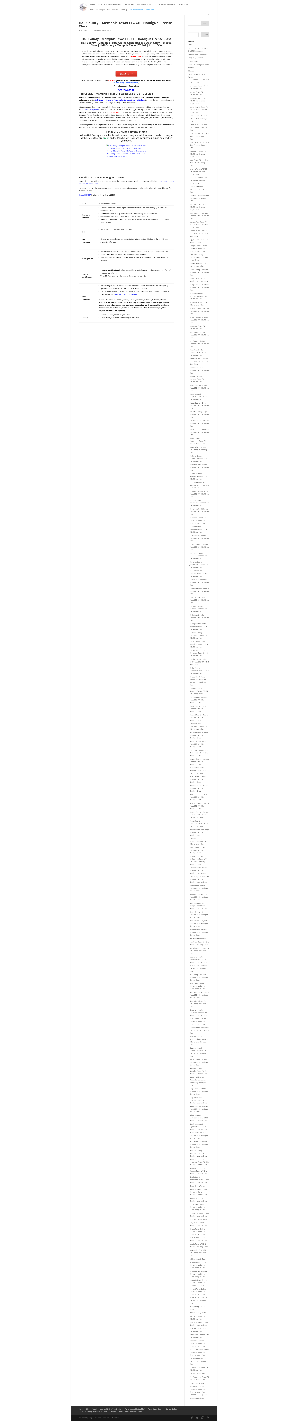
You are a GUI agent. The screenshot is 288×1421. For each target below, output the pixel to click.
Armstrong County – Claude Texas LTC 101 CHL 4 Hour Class (199, 257)
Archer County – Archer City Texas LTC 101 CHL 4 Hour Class (199, 233)
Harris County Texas (197, 1186)
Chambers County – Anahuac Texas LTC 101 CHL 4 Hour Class (198, 556)
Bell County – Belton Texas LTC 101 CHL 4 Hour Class (199, 344)
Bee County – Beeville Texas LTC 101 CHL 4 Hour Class (199, 335)
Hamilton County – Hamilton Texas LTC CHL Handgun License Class (199, 1153)
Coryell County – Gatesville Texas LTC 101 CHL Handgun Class (199, 691)
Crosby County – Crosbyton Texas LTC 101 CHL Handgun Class (199, 726)
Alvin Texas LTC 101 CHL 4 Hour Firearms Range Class (199, 162)
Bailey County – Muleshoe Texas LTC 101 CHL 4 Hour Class (199, 287)
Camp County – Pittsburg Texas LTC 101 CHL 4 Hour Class (199, 511)
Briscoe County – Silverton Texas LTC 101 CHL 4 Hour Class (199, 423)
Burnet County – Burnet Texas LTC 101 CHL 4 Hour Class (199, 467)
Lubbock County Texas (198, 1259)
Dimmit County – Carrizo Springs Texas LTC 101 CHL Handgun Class (199, 814)
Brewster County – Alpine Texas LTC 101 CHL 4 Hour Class (199, 414)
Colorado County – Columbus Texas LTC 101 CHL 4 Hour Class (199, 635)
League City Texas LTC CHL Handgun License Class (198, 1253)
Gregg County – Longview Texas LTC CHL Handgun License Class (199, 1109)
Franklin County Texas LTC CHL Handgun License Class (199, 951)
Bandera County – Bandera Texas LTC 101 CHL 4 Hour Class (198, 296)
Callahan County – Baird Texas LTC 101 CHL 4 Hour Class (199, 494)
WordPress (116, 1418)
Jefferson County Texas (198, 1219)
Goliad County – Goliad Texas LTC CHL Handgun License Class (199, 1062)
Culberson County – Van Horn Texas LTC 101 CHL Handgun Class (199, 753)
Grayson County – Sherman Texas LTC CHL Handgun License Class (199, 1100)
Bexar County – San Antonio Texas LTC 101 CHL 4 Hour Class (198, 352)
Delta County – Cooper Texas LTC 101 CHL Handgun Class (198, 779)
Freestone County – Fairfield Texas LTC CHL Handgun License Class (198, 959)
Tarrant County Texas (198, 1373)
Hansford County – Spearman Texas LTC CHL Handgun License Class (199, 1162)
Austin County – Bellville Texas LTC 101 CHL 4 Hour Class (199, 272)
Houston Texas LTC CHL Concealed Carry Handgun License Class (198, 1192)
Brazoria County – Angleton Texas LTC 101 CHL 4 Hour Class (198, 397)
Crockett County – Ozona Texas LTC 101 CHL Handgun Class (199, 717)
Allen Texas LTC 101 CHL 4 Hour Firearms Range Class (199, 145)
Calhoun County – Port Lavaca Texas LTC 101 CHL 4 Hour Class (199, 485)
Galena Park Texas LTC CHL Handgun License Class (198, 1004)
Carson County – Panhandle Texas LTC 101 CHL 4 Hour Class (199, 529)
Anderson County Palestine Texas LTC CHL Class (199, 189)
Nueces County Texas (198, 1313)
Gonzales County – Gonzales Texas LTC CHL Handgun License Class (199, 1071)
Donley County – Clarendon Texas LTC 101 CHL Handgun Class (199, 823)
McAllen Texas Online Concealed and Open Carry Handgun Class (198, 1265)
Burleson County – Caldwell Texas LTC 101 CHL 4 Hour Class (198, 458)
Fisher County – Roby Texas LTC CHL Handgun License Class (199, 914)
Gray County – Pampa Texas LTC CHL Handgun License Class (199, 1091)
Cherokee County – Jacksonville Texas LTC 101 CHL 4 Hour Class (199, 564)
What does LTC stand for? (146, 5)
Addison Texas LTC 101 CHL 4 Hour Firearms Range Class (198, 101)
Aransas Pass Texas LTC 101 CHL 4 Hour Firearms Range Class (199, 224)
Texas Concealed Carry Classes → (143, 10)
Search (205, 35)
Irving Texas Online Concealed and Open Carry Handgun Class (197, 1207)
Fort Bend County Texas (198, 938)
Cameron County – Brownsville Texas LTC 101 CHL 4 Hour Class (199, 503)
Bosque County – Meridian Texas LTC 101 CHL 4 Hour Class (198, 379)
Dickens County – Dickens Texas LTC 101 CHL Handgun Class (199, 806)
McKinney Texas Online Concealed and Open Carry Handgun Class (198, 1274)
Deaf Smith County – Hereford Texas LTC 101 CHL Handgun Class (198, 770)
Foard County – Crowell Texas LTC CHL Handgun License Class (199, 932)
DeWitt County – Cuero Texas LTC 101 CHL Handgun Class (198, 797)
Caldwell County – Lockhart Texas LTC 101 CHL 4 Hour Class (198, 476)
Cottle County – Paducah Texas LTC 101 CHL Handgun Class (199, 700)
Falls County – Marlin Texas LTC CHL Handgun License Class (199, 888)
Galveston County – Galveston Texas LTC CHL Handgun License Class (199, 1012)
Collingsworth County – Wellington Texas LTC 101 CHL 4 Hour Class (199, 626)
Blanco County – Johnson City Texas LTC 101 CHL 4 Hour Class (199, 361)
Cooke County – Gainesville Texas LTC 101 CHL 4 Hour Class (199, 670)
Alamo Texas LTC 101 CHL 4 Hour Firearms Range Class (199, 118)
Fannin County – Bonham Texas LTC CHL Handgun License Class (199, 897)
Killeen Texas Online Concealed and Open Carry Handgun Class (197, 1231)
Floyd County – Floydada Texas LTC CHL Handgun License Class (199, 923)
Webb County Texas (197, 1398)
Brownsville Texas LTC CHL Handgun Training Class (198, 450)
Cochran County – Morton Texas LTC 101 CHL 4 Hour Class (199, 591)
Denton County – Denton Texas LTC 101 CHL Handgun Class (199, 788)
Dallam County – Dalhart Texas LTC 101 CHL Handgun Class (199, 735)
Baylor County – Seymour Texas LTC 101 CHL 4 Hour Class (199, 320)
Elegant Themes (95, 1418)
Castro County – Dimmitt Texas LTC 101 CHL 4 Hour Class (199, 547)
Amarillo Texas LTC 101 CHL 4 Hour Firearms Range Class (198, 171)
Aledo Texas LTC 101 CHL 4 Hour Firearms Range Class (199, 127)
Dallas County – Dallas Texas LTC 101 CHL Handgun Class (198, 744)
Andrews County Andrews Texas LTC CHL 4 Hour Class (199, 198)
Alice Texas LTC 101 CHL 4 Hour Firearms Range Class (199, 136)
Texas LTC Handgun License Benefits (104, 10)
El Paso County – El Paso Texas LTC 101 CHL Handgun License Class (199, 870)
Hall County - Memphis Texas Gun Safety (99, 30)
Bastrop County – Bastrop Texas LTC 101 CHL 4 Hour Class (199, 311)
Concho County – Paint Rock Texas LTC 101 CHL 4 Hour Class (199, 662)
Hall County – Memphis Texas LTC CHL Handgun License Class (199, 1144)
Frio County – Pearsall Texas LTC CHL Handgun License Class (199, 977)
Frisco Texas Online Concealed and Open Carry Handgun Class (197, 986)
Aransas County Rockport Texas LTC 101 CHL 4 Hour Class (199, 216)
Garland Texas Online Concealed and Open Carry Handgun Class (198, 1021)
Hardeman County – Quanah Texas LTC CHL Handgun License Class (198, 1171)
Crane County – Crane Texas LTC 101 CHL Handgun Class (198, 709)
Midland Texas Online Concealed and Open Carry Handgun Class (198, 1291)
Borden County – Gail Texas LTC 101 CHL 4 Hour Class (199, 370)
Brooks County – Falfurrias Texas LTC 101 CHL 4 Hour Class (199, 432)
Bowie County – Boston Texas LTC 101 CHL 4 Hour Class (199, 388)
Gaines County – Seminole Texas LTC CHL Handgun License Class (199, 995)
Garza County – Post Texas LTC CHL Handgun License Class (199, 1030)
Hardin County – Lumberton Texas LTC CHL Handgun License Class (199, 1179)
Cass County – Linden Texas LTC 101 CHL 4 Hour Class (199, 538)
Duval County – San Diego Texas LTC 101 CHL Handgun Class (199, 832)
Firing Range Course (167, 5)
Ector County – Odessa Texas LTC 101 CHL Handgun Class (198, 850)
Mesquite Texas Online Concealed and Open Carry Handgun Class (198, 1283)
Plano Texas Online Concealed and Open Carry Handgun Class (197, 1343)
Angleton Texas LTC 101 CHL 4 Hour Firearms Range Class (198, 207)
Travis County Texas (197, 1383)
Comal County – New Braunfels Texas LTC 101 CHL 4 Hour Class (199, 644)
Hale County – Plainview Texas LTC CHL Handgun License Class (199, 1135)
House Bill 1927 (85, 195)
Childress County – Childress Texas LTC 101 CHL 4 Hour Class (199, 573)
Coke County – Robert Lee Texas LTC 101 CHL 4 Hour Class (199, 600)
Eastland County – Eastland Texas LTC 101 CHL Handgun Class (198, 841)
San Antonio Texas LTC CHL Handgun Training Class (198, 1361)
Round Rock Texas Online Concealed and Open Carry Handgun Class (199, 1352)
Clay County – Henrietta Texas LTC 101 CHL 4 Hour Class (199, 582)
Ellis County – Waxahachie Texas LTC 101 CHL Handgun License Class (199, 879)
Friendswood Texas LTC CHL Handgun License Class (198, 968)
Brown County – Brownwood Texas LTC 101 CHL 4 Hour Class (198, 441)
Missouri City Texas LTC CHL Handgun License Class (198, 1300)
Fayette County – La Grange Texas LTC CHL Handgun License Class (198, 906)
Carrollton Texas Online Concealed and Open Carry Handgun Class (198, 520)
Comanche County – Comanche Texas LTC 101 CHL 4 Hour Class (199, 653)
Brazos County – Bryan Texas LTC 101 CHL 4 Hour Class (199, 405)
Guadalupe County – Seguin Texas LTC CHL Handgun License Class (198, 1127)
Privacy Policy (183, 5)
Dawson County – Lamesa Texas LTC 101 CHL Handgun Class (199, 762)
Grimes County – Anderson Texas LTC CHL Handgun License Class (199, 1118)
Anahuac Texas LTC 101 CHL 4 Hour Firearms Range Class (198, 180)
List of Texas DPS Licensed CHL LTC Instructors (116, 5)
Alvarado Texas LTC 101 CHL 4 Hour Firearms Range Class (198, 154)
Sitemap (124, 10)
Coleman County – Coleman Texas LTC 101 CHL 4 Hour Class (198, 609)
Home (92, 5)
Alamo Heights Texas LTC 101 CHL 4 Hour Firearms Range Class (199, 110)
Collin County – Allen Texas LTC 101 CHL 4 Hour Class (199, 617)
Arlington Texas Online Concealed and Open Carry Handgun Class (198, 248)
